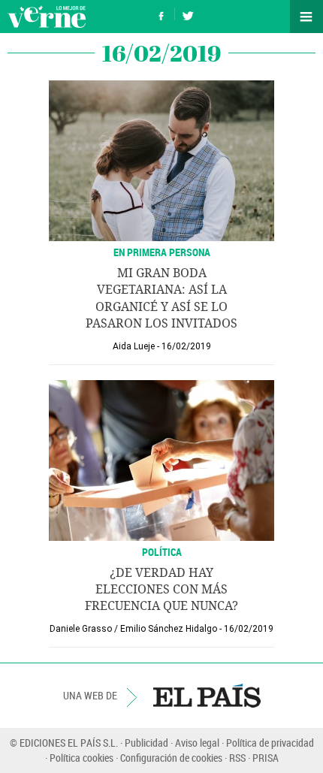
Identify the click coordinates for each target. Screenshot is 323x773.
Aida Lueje (134, 346)
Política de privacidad (270, 742)
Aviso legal (197, 742)
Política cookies (81, 757)
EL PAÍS (207, 696)
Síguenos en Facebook (161, 14)
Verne (47, 17)
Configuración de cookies (171, 757)
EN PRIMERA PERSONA (161, 252)
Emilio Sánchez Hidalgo (168, 629)
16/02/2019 (186, 346)
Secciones (306, 16)
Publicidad (146, 742)
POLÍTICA (162, 552)
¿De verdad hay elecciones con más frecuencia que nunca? (161, 590)
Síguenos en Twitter (188, 14)
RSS (237, 757)
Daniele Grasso (81, 629)
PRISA (265, 757)
